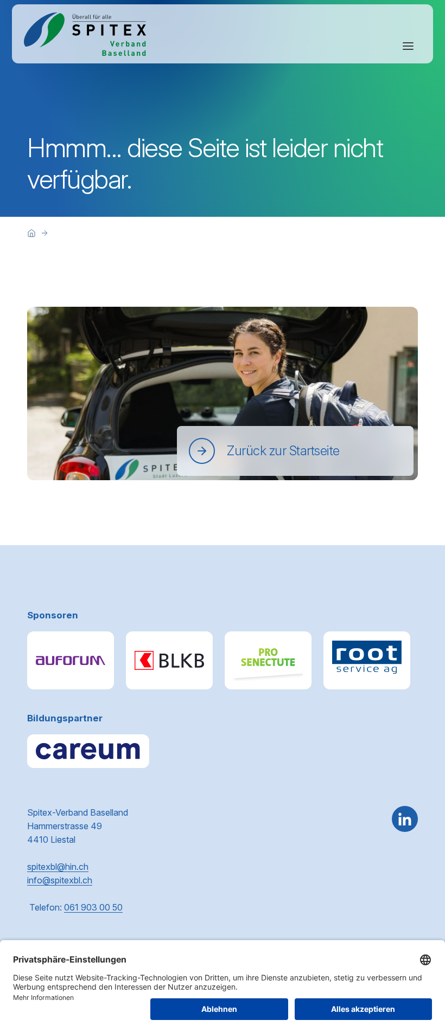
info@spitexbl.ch (59, 880)
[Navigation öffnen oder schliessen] (408, 46)
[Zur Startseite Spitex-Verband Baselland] (85, 34)
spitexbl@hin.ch (57, 866)
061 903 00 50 (93, 907)
